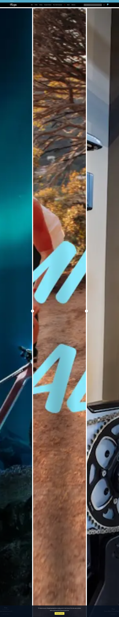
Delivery (104, 1)
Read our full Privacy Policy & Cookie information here (59, 610)
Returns (107, 1)
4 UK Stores (12, 1)
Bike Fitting (58, 1)
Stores (102, 1)
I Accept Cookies (59, 613)
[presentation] (32, 311)
